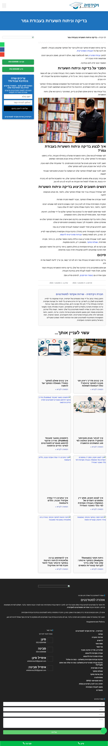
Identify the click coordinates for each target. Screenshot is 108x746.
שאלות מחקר (92, 242)
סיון (82, 743)
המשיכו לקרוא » (96, 389)
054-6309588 (41, 652)
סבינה (28, 743)
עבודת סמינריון (94, 55)
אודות (100, 634)
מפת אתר (99, 644)
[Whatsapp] (2, 44)
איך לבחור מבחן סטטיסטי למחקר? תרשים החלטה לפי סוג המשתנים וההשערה (89, 440)
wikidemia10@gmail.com (36, 661)
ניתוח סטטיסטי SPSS (94, 681)
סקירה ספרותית (97, 668)
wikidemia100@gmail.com (36, 670)
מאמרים (99, 690)
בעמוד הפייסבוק (86, 275)
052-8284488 (41, 642)
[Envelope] (2, 54)
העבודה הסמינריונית (85, 51)
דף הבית (102, 37)
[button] (4, 5)
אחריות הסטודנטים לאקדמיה (78, 607)
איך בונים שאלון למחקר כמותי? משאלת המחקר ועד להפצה (55, 383)
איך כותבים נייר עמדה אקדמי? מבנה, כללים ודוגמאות (57, 500)
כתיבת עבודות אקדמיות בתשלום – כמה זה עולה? (84, 659)
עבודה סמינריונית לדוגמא (93, 656)
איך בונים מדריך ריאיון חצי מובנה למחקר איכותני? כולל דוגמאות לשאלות (90, 383)
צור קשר (99, 647)
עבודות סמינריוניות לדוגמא (71, 235)
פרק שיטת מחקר (96, 674)
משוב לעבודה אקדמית (94, 687)
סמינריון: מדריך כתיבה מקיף (92, 650)
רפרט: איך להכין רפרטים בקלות (91, 684)
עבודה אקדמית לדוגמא (94, 653)
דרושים (100, 640)
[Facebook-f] (2, 49)
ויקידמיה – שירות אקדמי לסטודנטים (89, 631)
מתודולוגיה (98, 677)
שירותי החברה (97, 637)
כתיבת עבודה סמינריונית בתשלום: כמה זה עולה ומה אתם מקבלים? (81, 664)
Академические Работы (95, 622)
